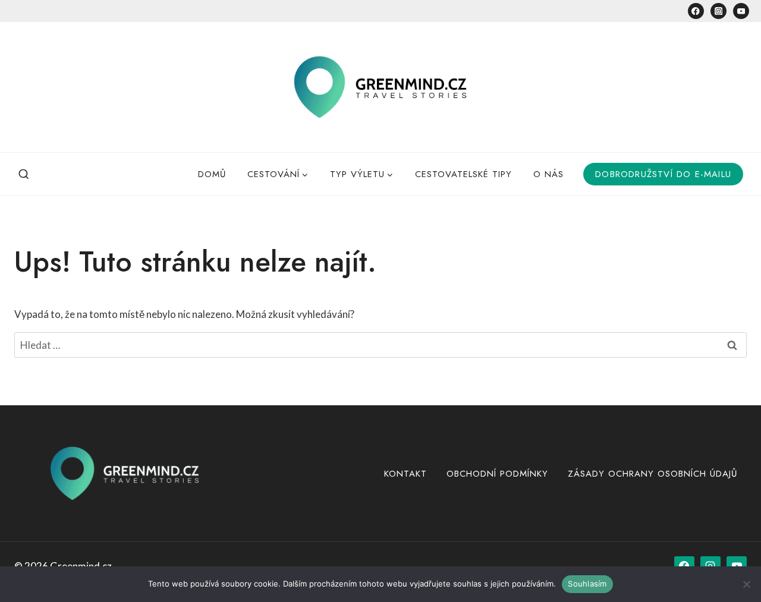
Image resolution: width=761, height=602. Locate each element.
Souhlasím (587, 583)
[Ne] (746, 584)
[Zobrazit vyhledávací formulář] (24, 174)
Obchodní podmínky (497, 473)
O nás (548, 174)
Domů (212, 174)
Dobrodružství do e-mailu (663, 174)
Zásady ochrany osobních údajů (652, 473)
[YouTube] (741, 11)
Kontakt (405, 473)
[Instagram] (718, 11)
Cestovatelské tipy (463, 174)
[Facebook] (696, 11)
